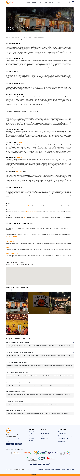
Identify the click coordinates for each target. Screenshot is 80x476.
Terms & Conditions (65, 469)
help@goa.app (9, 441)
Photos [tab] (9, 290)
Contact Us (44, 435)
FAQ (43, 437)
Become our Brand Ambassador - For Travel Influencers (66, 437)
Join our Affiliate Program (64, 435)
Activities (27, 2)
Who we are (44, 431)
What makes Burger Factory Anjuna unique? (15, 391)
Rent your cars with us (63, 440)
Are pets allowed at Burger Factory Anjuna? (15, 410)
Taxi (40, 2)
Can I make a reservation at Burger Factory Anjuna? (17, 372)
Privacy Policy (47, 469)
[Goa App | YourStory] (51, 458)
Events (58, 2)
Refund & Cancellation (55, 469)
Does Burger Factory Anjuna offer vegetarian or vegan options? (19, 352)
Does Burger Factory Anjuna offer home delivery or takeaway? (19, 382)
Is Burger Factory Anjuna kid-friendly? (14, 401)
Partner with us (45, 438)
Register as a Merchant (64, 431)
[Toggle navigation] (73, 2)
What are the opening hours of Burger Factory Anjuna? (18, 342)
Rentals (34, 2)
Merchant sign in (62, 433)
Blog (32, 440)
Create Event (62, 441)
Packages (51, 2)
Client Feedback (45, 433)
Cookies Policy (40, 469)
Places (45, 2)
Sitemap (72, 469)
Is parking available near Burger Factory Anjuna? (16, 362)
